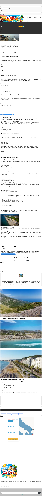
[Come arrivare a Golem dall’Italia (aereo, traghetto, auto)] (21, 334)
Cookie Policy (2, 486)
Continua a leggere (21, 494)
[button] (0, 31)
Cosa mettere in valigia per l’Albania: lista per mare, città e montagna (12, 318)
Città (1, 25)
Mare (1, 26)
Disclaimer (9, 486)
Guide (1, 29)
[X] (20, 266)
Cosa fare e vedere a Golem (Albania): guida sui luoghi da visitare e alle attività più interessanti (9, 271)
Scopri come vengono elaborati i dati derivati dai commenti (17, 411)
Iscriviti (27, 260)
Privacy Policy (2, 10)
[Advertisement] (20, 449)
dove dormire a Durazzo (24, 186)
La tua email (1, 13)
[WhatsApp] (23, 266)
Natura (2, 28)
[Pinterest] (21, 266)
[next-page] (0, 380)
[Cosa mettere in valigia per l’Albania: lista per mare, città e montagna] (21, 303)
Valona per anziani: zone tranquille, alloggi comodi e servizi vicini (12, 379)
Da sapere (2, 30)
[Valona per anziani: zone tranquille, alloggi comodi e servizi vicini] (21, 364)
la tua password (9, 8)
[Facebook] (18, 266)
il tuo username (2, 7)
